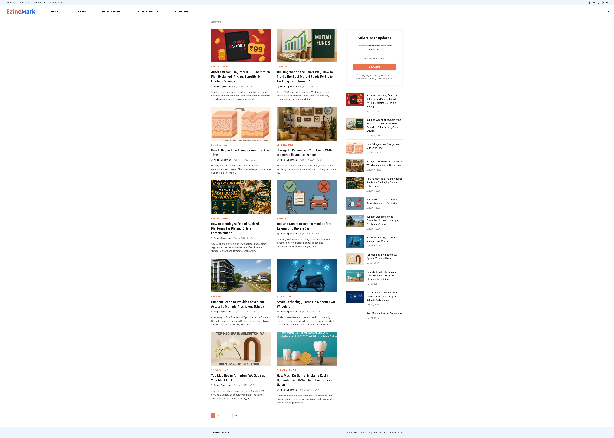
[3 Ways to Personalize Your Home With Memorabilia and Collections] (307, 124)
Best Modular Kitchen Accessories (384, 313)
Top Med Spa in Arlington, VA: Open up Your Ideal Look (238, 377)
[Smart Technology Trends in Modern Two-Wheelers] (307, 275)
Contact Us (10, 2)
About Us (24, 2)
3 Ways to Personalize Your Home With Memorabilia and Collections (304, 152)
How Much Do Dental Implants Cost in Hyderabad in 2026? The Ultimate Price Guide (304, 380)
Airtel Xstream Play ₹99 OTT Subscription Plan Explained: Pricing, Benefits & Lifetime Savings (240, 77)
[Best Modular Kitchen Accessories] (355, 317)
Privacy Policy (56, 2)
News (54, 11)
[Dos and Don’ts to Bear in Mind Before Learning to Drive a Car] (307, 197)
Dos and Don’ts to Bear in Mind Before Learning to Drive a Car (304, 226)
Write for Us (39, 2)
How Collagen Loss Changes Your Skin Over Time (241, 152)
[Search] (607, 11)
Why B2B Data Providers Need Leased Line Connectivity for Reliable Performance (382, 296)
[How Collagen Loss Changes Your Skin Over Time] (241, 124)
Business (80, 11)
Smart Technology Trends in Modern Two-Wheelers (306, 304)
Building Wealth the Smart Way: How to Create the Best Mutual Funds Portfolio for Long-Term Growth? (305, 77)
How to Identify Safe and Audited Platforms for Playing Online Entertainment (235, 228)
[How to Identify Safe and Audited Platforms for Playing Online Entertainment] (241, 197)
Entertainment (112, 11)
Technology (182, 11)
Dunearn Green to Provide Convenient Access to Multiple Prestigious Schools (238, 304)
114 (235, 415)
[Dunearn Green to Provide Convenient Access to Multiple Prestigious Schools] (241, 275)
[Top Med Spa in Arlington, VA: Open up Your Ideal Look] (241, 349)
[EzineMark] (21, 11)
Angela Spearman (222, 86)
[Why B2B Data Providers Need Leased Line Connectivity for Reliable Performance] (355, 297)
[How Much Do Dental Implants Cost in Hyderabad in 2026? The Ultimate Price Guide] (307, 349)
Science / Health (148, 11)
